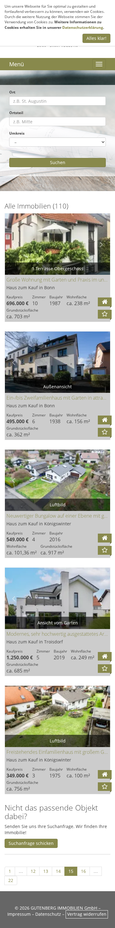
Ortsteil (16, 112)
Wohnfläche (77, 296)
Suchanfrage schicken (31, 843)
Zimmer (39, 296)
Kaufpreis (14, 296)
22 (10, 880)
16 (83, 871)
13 (45, 871)
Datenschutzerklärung (82, 27)
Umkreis (17, 133)
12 (33, 871)
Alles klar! (96, 38)
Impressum (19, 914)
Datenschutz (48, 914)
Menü (16, 64)
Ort (12, 92)
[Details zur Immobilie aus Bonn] (105, 301)
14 (58, 871)
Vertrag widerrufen (86, 914)
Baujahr (56, 296)
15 (70, 871)
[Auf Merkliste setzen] (105, 314)
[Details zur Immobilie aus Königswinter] (105, 538)
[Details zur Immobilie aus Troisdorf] (105, 656)
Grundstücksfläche (22, 310)
